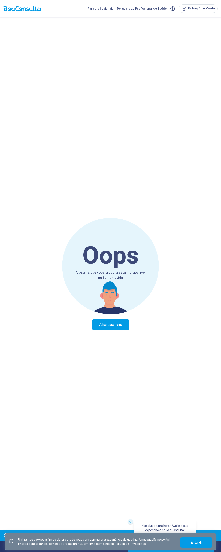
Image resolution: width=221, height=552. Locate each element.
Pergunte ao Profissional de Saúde (142, 8)
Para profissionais (100, 8)
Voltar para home (111, 324)
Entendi (196, 542)
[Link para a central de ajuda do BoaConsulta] (172, 8)
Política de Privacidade (130, 544)
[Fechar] (130, 521)
